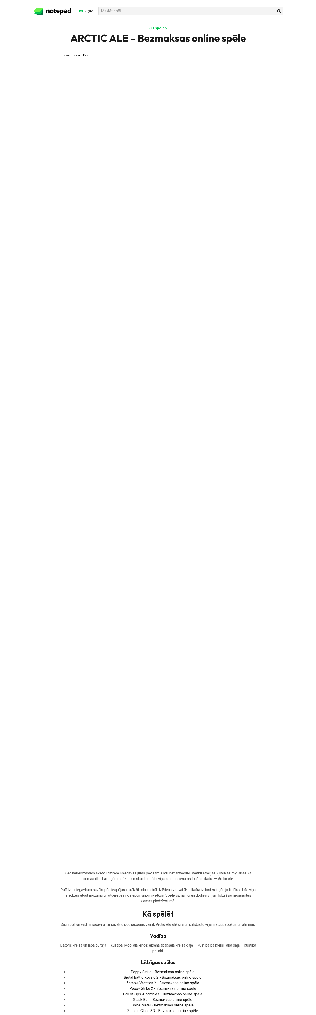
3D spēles (158, 28)
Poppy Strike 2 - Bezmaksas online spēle (162, 988)
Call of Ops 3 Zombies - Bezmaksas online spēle (162, 994)
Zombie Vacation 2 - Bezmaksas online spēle (162, 983)
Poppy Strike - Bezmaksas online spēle (163, 972)
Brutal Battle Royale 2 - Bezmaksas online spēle (162, 977)
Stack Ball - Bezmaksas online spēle (162, 1000)
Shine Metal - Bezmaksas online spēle (163, 1005)
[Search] (279, 11)
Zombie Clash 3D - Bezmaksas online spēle (162, 1011)
